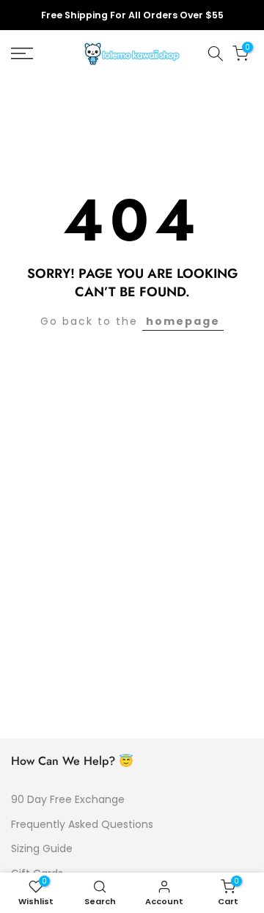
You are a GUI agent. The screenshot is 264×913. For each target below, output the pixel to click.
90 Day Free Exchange (68, 799)
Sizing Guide (42, 848)
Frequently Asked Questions (82, 824)
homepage (183, 321)
